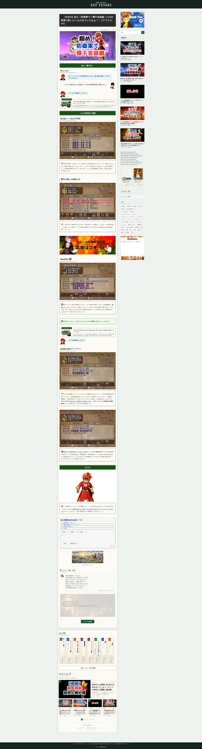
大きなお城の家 (129, 227)
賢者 (139, 229)
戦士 (142, 227)
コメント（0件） (107, 715)
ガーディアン (124, 216)
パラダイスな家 (124, 222)
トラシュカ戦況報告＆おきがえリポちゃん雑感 (138, 181)
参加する (142, 255)
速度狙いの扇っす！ (68, 526)
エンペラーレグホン (125, 214)
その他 (65, 528)
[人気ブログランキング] (87, 563)
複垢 (135, 229)
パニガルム (136, 219)
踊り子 (122, 232)
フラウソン (139, 222)
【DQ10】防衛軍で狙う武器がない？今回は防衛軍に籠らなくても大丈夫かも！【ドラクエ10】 (93, 102)
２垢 (132, 232)
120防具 (134, 206)
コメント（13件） (96, 695)
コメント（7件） (77, 715)
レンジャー (123, 224)
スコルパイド (132, 216)
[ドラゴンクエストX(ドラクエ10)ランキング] (88, 254)
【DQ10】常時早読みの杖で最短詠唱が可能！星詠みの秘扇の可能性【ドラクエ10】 (93, 331)
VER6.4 (123, 209)
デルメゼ (130, 219)
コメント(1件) (113, 29)
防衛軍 (127, 232)
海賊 (127, 229)
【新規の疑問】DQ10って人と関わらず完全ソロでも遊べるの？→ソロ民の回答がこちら (110, 712)
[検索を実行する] (142, 32)
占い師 (122, 227)
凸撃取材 (139, 224)
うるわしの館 (124, 211)
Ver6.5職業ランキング (131, 209)
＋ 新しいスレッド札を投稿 (87, 668)
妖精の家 (137, 227)
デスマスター (140, 216)
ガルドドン (134, 214)
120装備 (129, 206)
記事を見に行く (127, 184)
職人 (131, 229)
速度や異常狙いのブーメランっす (71, 524)
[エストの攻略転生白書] (101, 4)
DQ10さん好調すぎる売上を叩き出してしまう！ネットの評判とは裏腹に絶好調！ (103, 687)
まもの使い (131, 211)
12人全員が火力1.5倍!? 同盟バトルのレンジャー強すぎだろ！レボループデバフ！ (65, 712)
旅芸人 (122, 229)
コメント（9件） (63, 715)
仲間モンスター (131, 224)
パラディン (132, 222)
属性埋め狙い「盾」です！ (70, 522)
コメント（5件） (92, 715)
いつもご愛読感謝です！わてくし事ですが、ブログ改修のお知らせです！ (95, 712)
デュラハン (123, 219)
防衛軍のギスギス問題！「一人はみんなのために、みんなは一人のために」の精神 (80, 712)
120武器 (123, 206)
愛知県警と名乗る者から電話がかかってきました (126, 181)
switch (139, 206)
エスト (112, 546)
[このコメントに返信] (113, 590)
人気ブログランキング (87, 565)
